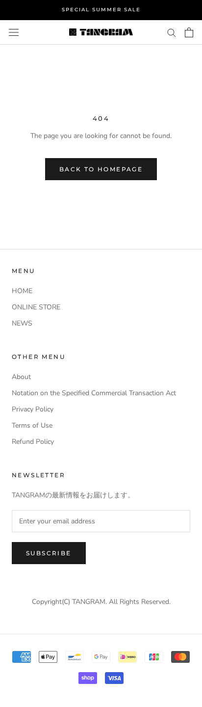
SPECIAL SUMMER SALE (101, 9)
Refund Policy (33, 441)
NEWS (22, 323)
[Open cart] (189, 32)
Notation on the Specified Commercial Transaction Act (94, 393)
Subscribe (49, 553)
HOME (22, 291)
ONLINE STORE (36, 307)
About (21, 376)
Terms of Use (32, 425)
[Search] (171, 32)
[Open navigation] (14, 32)
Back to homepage (101, 169)
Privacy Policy (32, 409)
